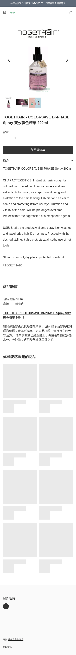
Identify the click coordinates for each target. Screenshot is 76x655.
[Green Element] (12, 13)
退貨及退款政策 (15, 639)
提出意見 (7, 647)
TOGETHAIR (13, 265)
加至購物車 (38, 149)
